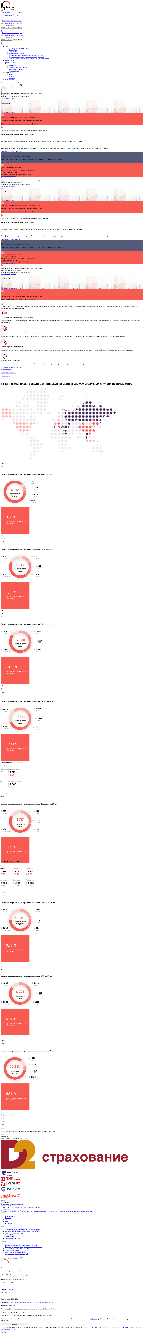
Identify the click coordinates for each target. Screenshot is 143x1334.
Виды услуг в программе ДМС (15, 1252)
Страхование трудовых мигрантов (12, 1204)
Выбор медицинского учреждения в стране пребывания (23, 1247)
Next (3, 303)
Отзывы (11, 76)
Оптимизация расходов (16, 53)
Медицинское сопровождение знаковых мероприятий (26, 57)
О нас (10, 74)
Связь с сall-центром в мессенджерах (17, 1248)
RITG (14, 1305)
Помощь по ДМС (10, 62)
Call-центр (19, 15)
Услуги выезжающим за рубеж (19, 48)
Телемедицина (13, 51)
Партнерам (12, 65)
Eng (2, 31)
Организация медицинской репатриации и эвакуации (26, 55)
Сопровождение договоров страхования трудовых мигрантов (29, 58)
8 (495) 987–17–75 (7, 1282)
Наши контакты (10, 79)
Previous (4, 88)
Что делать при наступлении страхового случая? (21, 1245)
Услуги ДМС (13, 50)
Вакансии (12, 78)
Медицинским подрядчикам (18, 67)
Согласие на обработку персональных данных (16, 1302)
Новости (4, 1200)
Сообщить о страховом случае (12, 12)
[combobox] (17, 28)
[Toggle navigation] (1, 17)
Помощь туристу (10, 60)
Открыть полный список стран (11, 1115)
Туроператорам (14, 71)
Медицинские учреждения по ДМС (16, 1254)
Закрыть (14, 1324)
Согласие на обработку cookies (124, 1327)
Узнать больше (6, 162)
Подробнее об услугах (8, 98)
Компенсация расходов (12, 1250)
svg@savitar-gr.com (7, 1289)
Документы (8, 1223)
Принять (4, 1332)
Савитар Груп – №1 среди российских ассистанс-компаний (20, 1207)
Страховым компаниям (16, 69)
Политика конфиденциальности (42, 1302)
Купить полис (8, 15)
